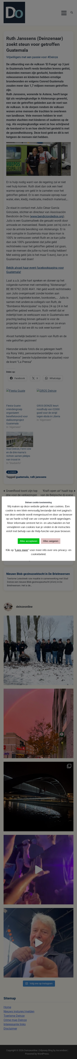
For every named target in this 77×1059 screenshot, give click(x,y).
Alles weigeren (50, 541)
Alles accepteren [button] (28, 541)
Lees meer (21, 550)
